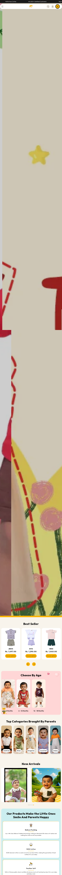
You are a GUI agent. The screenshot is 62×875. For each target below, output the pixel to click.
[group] (8, 695)
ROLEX (51, 649)
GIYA (11, 649)
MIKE (31, 649)
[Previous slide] (27, 614)
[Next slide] (34, 614)
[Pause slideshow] (60, 614)
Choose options (11, 656)
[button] (48, 6)
